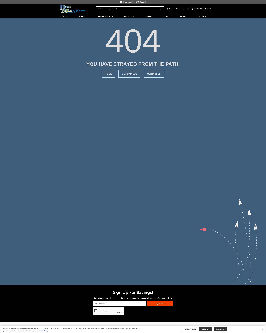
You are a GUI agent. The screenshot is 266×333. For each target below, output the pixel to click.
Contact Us (202, 16)
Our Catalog (129, 74)
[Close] (262, 329)
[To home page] (72, 9)
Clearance (82, 16)
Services (166, 16)
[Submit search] (159, 9)
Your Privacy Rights (189, 329)
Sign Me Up (160, 303)
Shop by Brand (129, 16)
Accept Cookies (220, 329)
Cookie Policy (43, 331)
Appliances (64, 16)
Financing (183, 16)
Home (108, 74)
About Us (148, 16)
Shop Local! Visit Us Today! (134, 2)
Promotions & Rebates (105, 16)
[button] (167, 9)
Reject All (205, 329)
